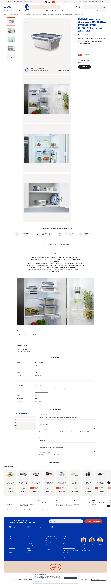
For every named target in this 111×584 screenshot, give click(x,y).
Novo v (99, 10)
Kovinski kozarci (39, 362)
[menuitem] (6, 11)
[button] (10, 491)
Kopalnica (11, 545)
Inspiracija (91, 10)
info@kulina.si (86, 549)
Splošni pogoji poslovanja (51, 547)
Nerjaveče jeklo (38, 375)
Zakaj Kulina (66, 552)
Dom (10, 550)
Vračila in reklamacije (50, 536)
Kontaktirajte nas (49, 551)
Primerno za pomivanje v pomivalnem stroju (45, 388)
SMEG (28, 541)
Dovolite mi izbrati (38, 581)
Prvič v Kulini (66, 541)
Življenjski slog (12, 548)
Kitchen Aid (29, 543)
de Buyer (29, 550)
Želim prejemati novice (93, 521)
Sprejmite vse (70, 577)
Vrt (9, 543)
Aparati (10, 541)
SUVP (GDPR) (48, 549)
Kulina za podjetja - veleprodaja (70, 545)
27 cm (36, 395)
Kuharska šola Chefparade (69, 548)
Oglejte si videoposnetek (63, 70)
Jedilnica (11, 538)
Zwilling (28, 548)
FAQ (64, 543)
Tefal (36, 398)
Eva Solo (29, 552)
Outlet (10, 552)
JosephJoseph (30, 545)
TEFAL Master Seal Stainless (41, 392)
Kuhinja (10, 536)
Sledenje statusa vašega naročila (70, 550)
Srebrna (36, 372)
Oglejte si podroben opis (84, 43)
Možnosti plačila (48, 542)
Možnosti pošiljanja (49, 544)
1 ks (35, 382)
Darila (105, 10)
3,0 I (36, 378)
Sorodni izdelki (65, 244)
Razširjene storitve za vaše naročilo (51, 539)
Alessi (28, 538)
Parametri (49, 244)
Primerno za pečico (61, 388)
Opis (43, 244)
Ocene (57, 244)
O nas (64, 557)
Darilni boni (65, 538)
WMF (28, 536)
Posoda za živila (38, 385)
